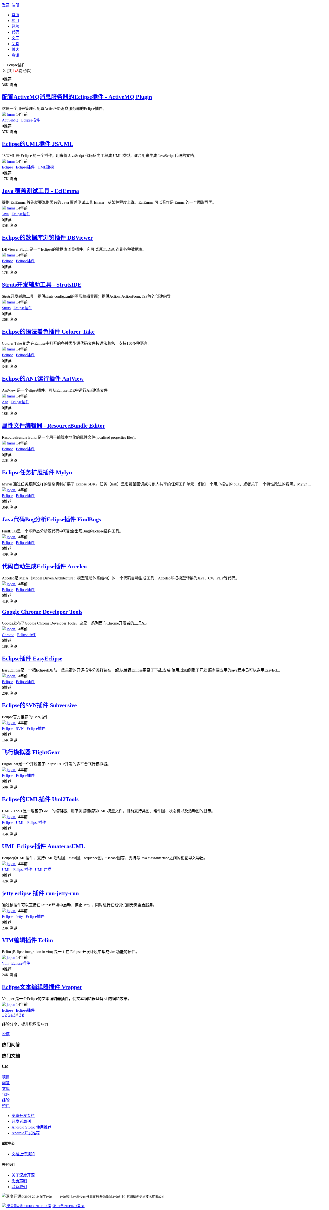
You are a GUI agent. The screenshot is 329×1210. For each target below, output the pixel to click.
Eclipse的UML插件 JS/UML (37, 144)
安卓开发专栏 (23, 1116)
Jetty (19, 916)
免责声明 (19, 1181)
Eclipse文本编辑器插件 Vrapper (42, 987)
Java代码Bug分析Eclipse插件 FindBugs (51, 519)
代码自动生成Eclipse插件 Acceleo (44, 566)
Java (5, 214)
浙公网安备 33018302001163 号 (28, 1206)
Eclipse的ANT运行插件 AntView (43, 379)
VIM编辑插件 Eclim (27, 940)
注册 (15, 5)
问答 (15, 44)
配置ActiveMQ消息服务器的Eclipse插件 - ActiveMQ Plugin (77, 97)
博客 (15, 49)
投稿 (6, 1034)
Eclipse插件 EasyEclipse (32, 658)
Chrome (8, 635)
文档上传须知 (23, 1154)
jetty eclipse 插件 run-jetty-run (40, 893)
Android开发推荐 (26, 1133)
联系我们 (19, 1187)
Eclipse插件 (30, 120)
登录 (6, 5)
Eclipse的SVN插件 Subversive (39, 705)
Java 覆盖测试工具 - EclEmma (40, 191)
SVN (20, 728)
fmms (11, 114)
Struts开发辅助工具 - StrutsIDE (41, 285)
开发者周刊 (21, 1121)
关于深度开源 (23, 1175)
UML (20, 822)
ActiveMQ (10, 120)
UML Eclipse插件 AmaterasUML (43, 846)
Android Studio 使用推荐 (32, 1127)
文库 (15, 38)
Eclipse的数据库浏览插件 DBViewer (47, 238)
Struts (6, 308)
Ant (5, 402)
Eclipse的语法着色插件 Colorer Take (48, 332)
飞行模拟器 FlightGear (31, 752)
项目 (15, 21)
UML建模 (46, 167)
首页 (15, 15)
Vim (5, 963)
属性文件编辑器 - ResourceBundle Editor (53, 426)
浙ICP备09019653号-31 (69, 1206)
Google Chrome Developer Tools (42, 612)
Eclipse (7, 167)
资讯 (15, 55)
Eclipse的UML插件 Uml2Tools (40, 799)
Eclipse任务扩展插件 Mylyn (37, 472)
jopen (11, 490)
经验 (15, 26)
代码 (15, 32)
